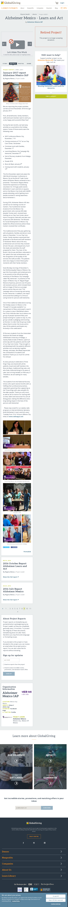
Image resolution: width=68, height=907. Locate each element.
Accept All (56, 896)
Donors (5, 852)
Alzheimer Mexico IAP (35, 22)
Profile (13, 712)
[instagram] (34, 843)
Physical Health (25, 14)
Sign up (9, 673)
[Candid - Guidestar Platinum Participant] (27, 889)
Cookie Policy (16, 901)
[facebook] (23, 843)
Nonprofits (30, 8)
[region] (33, 900)
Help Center (33, 836)
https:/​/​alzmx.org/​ (8, 706)
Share (29, 63)
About (22, 8)
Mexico (34, 14)
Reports (13, 63)
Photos (21, 63)
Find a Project (51, 96)
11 (30, 608)
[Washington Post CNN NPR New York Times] (34, 885)
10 (27, 608)
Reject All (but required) (56, 900)
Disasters (49, 8)
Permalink (27, 552)
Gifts (65, 8)
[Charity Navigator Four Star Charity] (21, 889)
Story (5, 63)
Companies (40, 8)
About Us (6, 870)
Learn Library (9, 876)
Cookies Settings (55, 904)
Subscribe (47, 808)
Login (62, 3)
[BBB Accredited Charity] (35, 890)
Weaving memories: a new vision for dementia (51, 87)
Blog (56, 8)
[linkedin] (44, 843)
